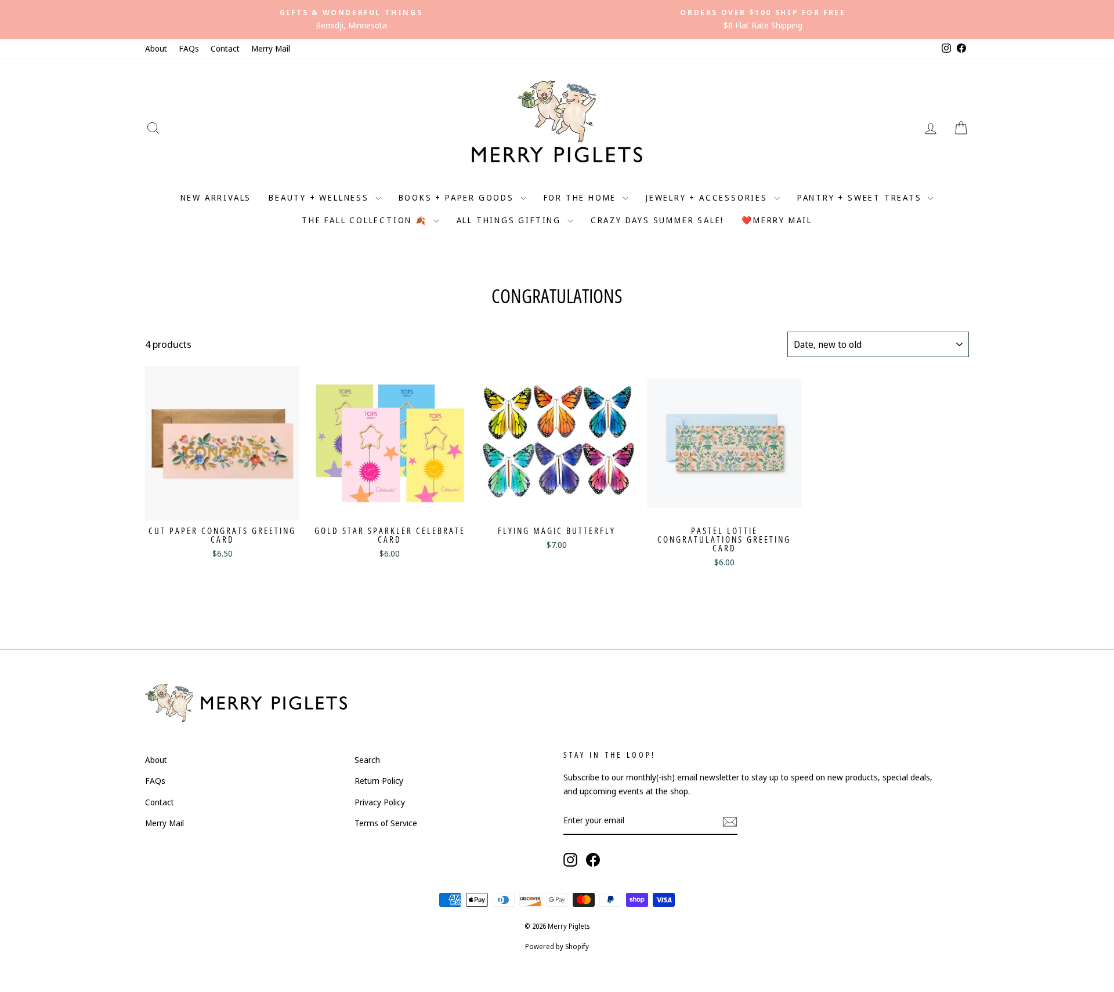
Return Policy (379, 780)
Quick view (222, 505)
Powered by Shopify (557, 946)
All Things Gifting (511, 220)
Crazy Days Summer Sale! (657, 220)
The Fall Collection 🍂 (366, 220)
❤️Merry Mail (777, 220)
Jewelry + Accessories (708, 197)
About (156, 48)
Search (367, 759)
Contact (225, 48)
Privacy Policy (380, 802)
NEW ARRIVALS (216, 197)
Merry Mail (270, 48)
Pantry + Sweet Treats (861, 197)
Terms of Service (386, 823)
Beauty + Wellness (320, 197)
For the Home (582, 197)
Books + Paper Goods (458, 197)
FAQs (189, 48)
